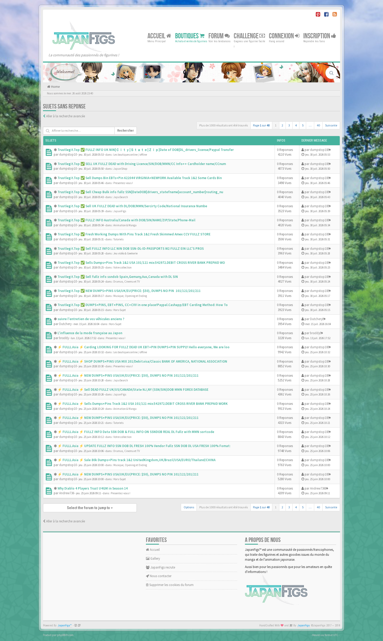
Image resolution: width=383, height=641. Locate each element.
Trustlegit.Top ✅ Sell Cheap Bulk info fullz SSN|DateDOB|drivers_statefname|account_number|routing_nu (140, 192)
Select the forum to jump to (89, 508)
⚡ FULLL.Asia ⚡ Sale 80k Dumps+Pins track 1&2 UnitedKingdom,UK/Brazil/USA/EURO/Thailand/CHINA (136, 460)
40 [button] (318, 125)
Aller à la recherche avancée (65, 116)
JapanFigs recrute (162, 567)
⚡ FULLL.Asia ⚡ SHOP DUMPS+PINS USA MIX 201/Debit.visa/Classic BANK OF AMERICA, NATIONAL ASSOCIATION (142, 361)
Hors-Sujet (119, 310)
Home (55, 86)
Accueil (156, 36)
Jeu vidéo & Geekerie (125, 253)
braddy (64, 338)
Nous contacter (160, 576)
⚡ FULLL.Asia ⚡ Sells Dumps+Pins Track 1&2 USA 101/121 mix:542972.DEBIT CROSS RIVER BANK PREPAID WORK (143, 403)
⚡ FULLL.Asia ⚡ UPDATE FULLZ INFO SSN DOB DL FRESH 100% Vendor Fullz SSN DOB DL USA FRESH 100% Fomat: (144, 446)
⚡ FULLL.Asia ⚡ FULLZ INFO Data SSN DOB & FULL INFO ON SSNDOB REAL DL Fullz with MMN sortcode (136, 432)
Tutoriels (118, 239)
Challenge (247, 36)
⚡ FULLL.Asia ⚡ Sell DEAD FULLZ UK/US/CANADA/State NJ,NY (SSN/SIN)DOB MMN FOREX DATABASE (133, 389)
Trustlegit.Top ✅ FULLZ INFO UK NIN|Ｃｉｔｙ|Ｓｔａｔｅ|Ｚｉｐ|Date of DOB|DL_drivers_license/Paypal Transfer (146, 150)
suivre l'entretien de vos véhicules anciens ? (91, 319)
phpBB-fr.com (65, 635)
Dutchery (65, 324)
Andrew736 (66, 493)
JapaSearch (120, 197)
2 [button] (282, 125)
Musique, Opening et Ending (130, 296)
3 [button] (289, 125)
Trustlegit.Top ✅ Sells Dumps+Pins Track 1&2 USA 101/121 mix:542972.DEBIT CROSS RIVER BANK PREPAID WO (141, 262)
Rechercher (125, 130)
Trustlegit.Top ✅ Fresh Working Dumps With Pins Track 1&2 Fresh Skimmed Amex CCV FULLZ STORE (134, 234)
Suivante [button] (331, 125)
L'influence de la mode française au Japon (90, 333)
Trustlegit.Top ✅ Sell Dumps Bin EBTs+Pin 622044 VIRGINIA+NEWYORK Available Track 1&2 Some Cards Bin (140, 178)
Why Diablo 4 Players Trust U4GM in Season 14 (93, 488)
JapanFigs (119, 211)
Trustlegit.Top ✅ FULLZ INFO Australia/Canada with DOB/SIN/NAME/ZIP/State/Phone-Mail (126, 220)
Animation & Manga (125, 225)
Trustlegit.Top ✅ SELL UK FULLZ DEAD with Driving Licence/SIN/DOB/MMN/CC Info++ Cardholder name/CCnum (142, 164)
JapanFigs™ (65, 625)
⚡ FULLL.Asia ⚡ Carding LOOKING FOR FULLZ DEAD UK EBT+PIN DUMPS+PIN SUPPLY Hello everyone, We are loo (144, 347)
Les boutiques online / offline (130, 154)
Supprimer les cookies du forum (171, 585)
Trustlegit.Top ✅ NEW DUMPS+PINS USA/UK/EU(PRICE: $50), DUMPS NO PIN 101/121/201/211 (129, 291)
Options (189, 507)
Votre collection (122, 267)
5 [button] (303, 125)
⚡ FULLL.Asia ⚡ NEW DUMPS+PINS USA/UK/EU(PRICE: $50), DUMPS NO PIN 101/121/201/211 (128, 375)
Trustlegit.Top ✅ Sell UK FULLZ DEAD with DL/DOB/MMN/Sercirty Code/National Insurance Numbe (132, 206)
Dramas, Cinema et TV (126, 281)
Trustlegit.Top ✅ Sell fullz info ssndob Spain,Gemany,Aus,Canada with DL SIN (118, 276)
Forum (216, 36)
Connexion (282, 36)
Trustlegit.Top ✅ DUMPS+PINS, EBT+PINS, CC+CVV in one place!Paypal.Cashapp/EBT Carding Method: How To (143, 305)
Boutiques (187, 36)
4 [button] (296, 125)
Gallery (155, 558)
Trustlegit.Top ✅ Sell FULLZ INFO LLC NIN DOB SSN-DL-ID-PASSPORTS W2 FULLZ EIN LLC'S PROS (131, 248)
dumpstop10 (68, 154)
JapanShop (120, 168)
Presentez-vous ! (123, 183)
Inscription (317, 36)
